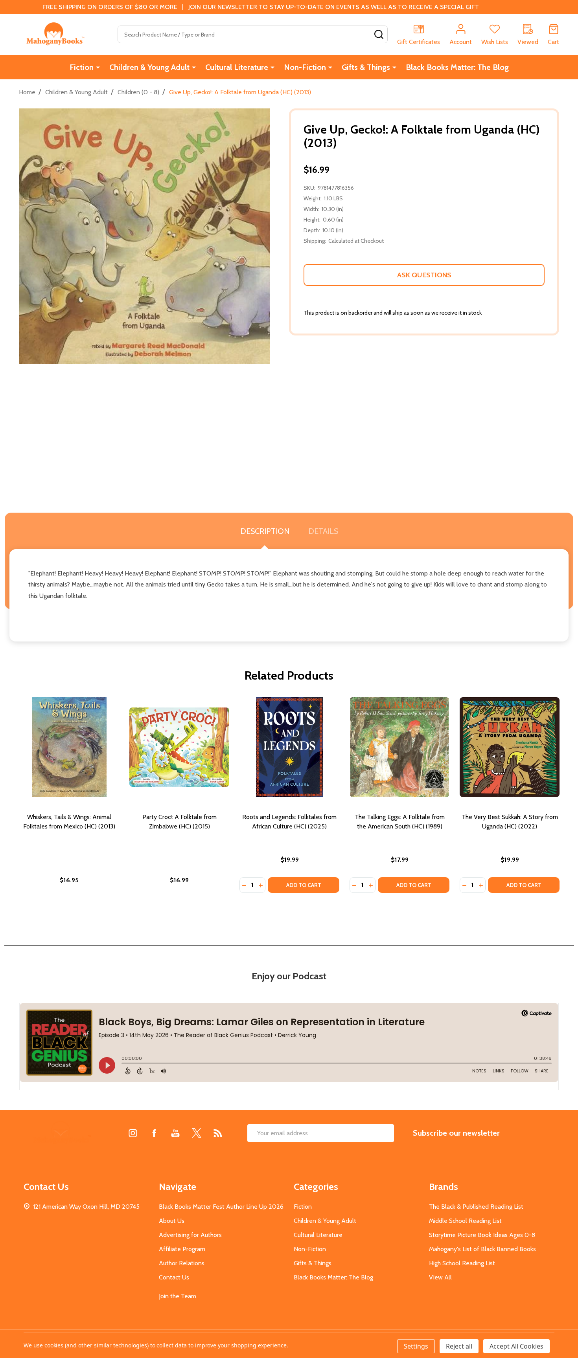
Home (27, 92)
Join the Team (177, 1296)
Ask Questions (424, 275)
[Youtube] (175, 1133)
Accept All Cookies (516, 1346)
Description (264, 531)
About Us (171, 1220)
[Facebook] (154, 1133)
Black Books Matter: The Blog (457, 67)
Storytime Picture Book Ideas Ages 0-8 (482, 1235)
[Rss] (217, 1133)
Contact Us (174, 1277)
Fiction (82, 67)
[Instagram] (133, 1133)
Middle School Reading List (465, 1220)
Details (323, 531)
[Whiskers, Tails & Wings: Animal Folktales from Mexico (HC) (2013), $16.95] (69, 747)
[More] (98, 67)
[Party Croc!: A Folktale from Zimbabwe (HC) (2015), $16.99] (179, 747)
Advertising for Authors (190, 1235)
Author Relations (181, 1263)
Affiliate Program (182, 1249)
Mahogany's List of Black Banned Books (482, 1249)
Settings (416, 1346)
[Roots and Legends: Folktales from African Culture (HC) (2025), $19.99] (289, 747)
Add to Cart (303, 885)
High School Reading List (462, 1263)
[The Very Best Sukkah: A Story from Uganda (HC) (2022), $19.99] (510, 747)
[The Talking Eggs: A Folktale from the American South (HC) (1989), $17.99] (399, 747)
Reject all (459, 1346)
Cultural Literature (236, 67)
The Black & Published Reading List (476, 1206)
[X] (196, 1133)
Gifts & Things (366, 67)
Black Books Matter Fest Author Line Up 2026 (221, 1206)
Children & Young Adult (149, 67)
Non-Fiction (305, 67)
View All (440, 1277)
